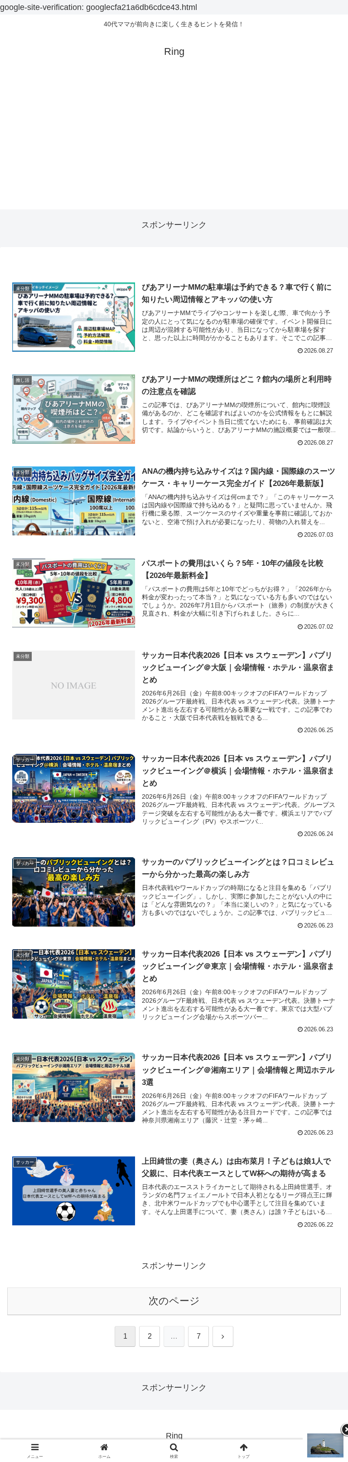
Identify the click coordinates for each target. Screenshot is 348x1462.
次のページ (174, 1301)
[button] (321, 1255)
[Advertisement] (174, 146)
